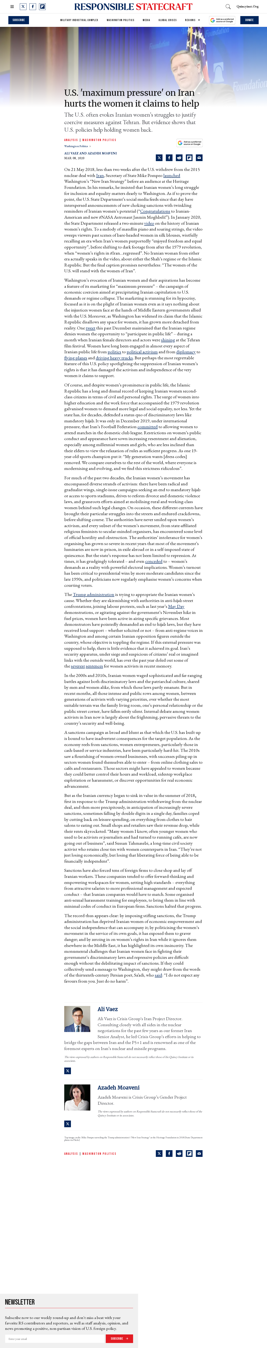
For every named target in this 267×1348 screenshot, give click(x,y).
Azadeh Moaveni (102, 153)
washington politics (76, 146)
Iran (100, 175)
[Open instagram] (181, 1279)
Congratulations (155, 211)
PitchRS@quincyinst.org (22, 1260)
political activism (142, 352)
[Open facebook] (32, 6)
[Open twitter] (23, 6)
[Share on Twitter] (159, 157)
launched (171, 175)
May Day (176, 606)
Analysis (71, 140)
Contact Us (95, 1255)
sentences (94, 666)
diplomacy (186, 352)
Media (146, 20)
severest (78, 666)
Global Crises (168, 20)
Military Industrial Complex (79, 20)
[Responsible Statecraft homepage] (52, 1245)
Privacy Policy (33, 1255)
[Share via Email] (199, 157)
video (149, 223)
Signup (244, 1263)
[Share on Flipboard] (189, 157)
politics (114, 352)
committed (147, 427)
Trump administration (93, 594)
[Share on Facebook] (169, 157)
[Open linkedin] (190, 1279)
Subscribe (19, 20)
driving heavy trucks (114, 358)
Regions (190, 20)
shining (168, 340)
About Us (13, 1255)
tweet (90, 328)
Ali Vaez (71, 153)
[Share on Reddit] (179, 157)
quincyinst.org (248, 6)
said (158, 975)
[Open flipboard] (42, 6)
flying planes (75, 358)
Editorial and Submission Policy (65, 1255)
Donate (249, 20)
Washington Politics (121, 20)
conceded (153, 561)
